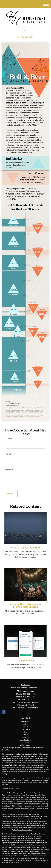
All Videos (25, 742)
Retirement (25, 721)
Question (8, 469)
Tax (25, 732)
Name (9, 438)
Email (8, 454)
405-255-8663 (27, 36)
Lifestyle (25, 737)
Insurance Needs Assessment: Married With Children (25, 605)
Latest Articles (25, 740)
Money (25, 734)
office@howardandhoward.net (22, 830)
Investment (25, 724)
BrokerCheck (6, 750)
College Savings (25, 660)
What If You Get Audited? (25, 547)
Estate (25, 726)
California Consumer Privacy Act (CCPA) (21, 780)
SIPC (33, 836)
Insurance (25, 729)
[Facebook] (25, 30)
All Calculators (25, 745)
